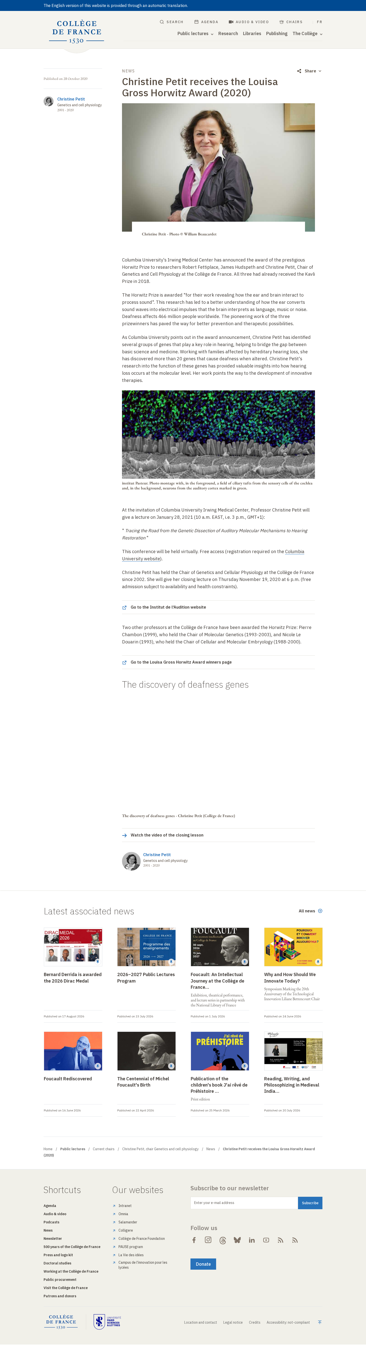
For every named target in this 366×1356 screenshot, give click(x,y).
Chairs (294, 22)
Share (310, 70)
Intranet (125, 1205)
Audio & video (252, 22)
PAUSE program (131, 1247)
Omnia (123, 1214)
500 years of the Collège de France (72, 1247)
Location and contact (200, 1322)
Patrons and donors (60, 1296)
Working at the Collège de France (71, 1271)
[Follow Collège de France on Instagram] (208, 1240)
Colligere (126, 1230)
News (210, 1149)
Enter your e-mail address (214, 1202)
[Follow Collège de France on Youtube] (266, 1240)
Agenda (209, 22)
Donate (203, 1264)
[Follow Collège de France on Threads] (222, 1240)
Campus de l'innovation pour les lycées (143, 1265)
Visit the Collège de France (66, 1288)
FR (319, 22)
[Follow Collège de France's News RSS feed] (280, 1240)
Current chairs (104, 1149)
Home (48, 1149)
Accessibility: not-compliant (288, 1322)
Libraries (252, 33)
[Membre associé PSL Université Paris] (107, 1322)
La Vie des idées (131, 1255)
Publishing (277, 33)
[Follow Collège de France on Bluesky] (237, 1240)
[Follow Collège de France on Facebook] (193, 1240)
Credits (254, 1322)
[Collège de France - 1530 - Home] (76, 31)
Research (228, 33)
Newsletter (53, 1238)
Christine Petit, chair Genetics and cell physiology (160, 1149)
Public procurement (60, 1279)
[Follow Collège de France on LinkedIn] (251, 1240)
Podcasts (51, 1222)
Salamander (128, 1222)
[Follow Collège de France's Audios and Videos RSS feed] (295, 1240)
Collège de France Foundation (142, 1238)
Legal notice (233, 1322)
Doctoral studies (57, 1263)
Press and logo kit (58, 1255)
